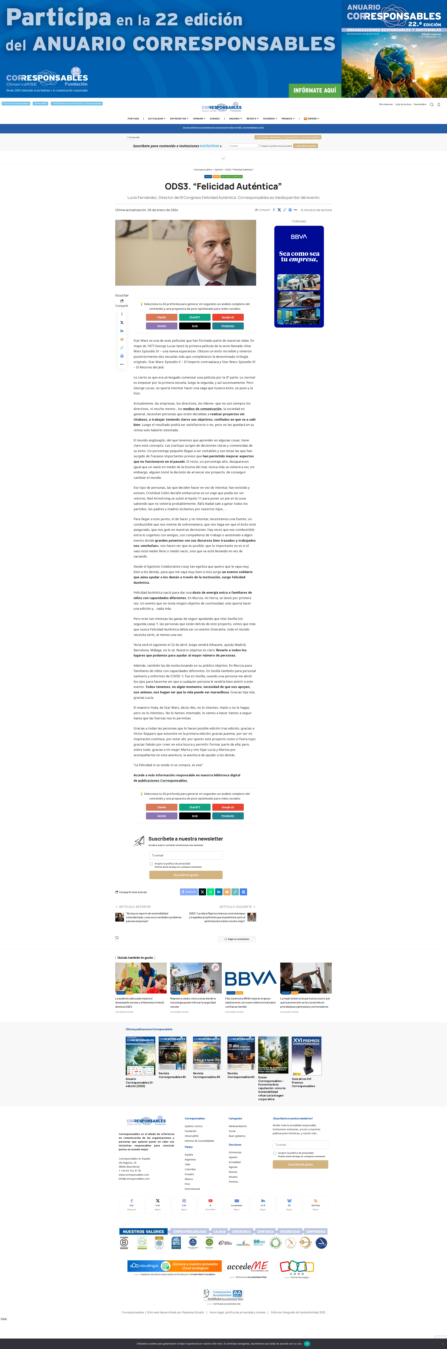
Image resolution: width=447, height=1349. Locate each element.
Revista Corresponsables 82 (241, 1075)
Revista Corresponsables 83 (206, 1075)
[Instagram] (184, 1205)
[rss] (315, 1205)
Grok (195, 326)
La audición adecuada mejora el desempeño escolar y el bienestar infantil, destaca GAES (139, 1002)
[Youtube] (210, 1205)
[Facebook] (131, 1205)
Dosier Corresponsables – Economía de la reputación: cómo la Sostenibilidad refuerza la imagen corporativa (271, 1088)
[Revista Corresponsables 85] (172, 1053)
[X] (158, 1205)
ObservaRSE (40, 103)
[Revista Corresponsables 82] (241, 1053)
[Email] (122, 339)
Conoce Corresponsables (16, 103)
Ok (307, 1343)
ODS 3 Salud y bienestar (231, 176)
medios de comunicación (202, 409)
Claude (161, 317)
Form (3, 1319)
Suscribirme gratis (186, 875)
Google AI (228, 317)
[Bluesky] (289, 1205)
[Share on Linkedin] (122, 331)
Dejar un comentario (238, 939)
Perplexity (228, 326)
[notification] (439, 105)
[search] (432, 105)
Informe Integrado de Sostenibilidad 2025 (298, 1312)
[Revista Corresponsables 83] (207, 1053)
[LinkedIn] (263, 1205)
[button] (284, 210)
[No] (442, 1344)
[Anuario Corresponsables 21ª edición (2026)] (140, 1056)
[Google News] (237, 1205)
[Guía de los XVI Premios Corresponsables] (306, 1056)
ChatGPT (194, 317)
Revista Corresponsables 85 (172, 1075)
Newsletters (420, 104)
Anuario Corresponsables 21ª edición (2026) (139, 1082)
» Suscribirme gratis (305, 145)
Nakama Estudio (193, 1312)
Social (216, 176)
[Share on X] (279, 210)
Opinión (208, 176)
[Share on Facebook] (273, 210)
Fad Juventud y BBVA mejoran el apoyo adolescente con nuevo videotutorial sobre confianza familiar (250, 1002)
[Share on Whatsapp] (210, 891)
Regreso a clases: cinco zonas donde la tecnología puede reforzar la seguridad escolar (193, 1002)
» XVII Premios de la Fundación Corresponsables (76, 103)
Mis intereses (386, 104)
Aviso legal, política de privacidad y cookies (238, 1312)
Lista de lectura (403, 104)
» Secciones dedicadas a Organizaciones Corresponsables (288, 137)
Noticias (120, 993)
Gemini (161, 326)
